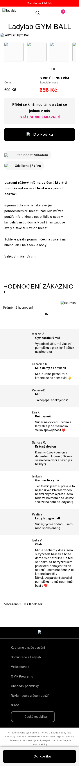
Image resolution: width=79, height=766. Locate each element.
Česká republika (36, 716)
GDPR (15, 705)
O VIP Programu (22, 676)
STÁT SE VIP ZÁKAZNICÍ (40, 117)
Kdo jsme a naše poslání (28, 647)
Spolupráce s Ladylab (26, 657)
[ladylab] (15, 12)
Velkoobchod (20, 667)
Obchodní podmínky (25, 686)
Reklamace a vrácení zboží (29, 695)
